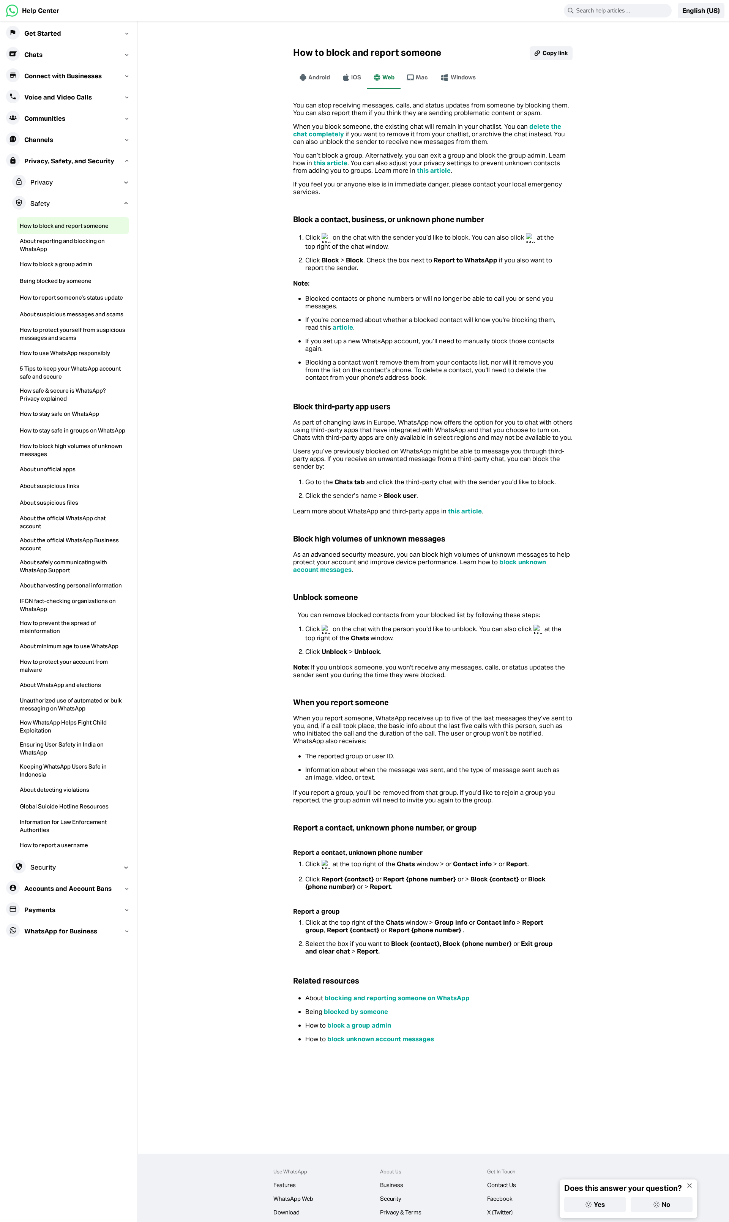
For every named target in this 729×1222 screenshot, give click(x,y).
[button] (701, 10)
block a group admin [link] (359, 1025)
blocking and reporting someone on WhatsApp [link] (397, 998)
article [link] (343, 327)
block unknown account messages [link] (380, 1039)
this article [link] (330, 163)
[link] (32, 11)
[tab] (314, 77)
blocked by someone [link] (356, 1011)
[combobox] (623, 10)
